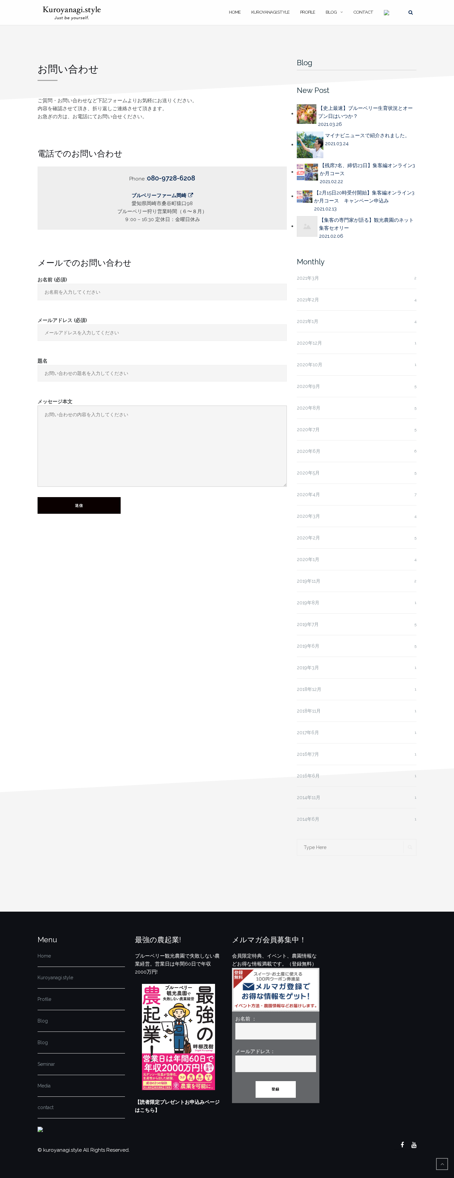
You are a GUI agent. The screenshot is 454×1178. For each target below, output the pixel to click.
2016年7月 (308, 754)
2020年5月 (308, 472)
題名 (43, 361)
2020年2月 (308, 537)
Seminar (46, 1064)
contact (363, 12)
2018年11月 (309, 711)
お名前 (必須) (52, 280)
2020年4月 (308, 494)
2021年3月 (308, 278)
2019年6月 (308, 646)
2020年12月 (309, 343)
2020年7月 (308, 429)
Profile (307, 12)
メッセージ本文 (55, 402)
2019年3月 (308, 667)
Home (235, 12)
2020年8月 (308, 408)
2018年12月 (309, 689)
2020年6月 (308, 451)
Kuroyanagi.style (270, 12)
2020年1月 (308, 559)
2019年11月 (308, 581)
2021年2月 (308, 299)
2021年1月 (307, 321)
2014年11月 (308, 797)
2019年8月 (308, 602)
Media (44, 1085)
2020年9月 (308, 386)
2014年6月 (308, 819)
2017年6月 (308, 732)
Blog (331, 12)
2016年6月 (308, 775)
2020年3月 (308, 516)
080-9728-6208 (171, 178)
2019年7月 (308, 624)
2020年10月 (309, 364)
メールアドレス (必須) (62, 320)
